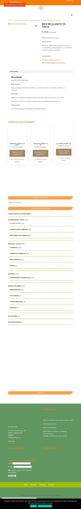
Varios (12, 265)
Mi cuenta (33, 484)
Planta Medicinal (16, 301)
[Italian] (9, 453)
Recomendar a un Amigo (15, 5)
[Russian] (22, 451)
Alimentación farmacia (19, 229)
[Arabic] (14, 453)
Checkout (42, 484)
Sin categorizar (14, 322)
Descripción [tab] (14, 71)
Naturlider (12, 316)
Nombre (10, 467)
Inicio (10, 20)
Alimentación (34, 20)
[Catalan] (14, 451)
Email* (10, 463)
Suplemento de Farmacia (19, 235)
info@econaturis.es (14, 437)
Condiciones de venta (50, 424)
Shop (26, 484)
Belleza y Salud (14, 244)
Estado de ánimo (14, 286)
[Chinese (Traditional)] (17, 453)
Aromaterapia (15, 289)
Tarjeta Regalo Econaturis (19, 214)
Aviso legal (11, 441)
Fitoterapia (14, 295)
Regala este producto (17, 153)
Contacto (52, 484)
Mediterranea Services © (33, 495)
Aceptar (33, 506)
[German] (17, 451)
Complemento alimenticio (20, 277)
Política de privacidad (49, 427)
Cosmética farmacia (17, 253)
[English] (12, 451)
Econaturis (57, 495)
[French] (19, 451)
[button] (36, 26)
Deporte (11, 274)
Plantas (13, 307)
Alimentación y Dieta (20, 20)
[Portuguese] (12, 453)
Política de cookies (45, 506)
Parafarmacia (15, 259)
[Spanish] (9, 451)
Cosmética (14, 247)
